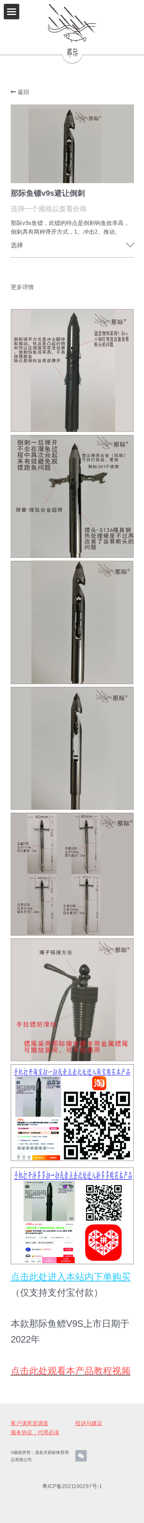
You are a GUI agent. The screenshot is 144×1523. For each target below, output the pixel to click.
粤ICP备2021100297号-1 (72, 1486)
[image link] (72, 23)
